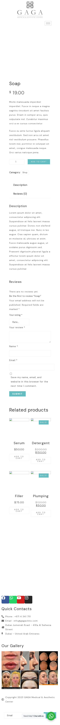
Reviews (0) (20, 193)
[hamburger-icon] (48, 23)
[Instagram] (28, 600)
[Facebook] (5, 600)
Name (13, 346)
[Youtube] (21, 600)
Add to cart (39, 162)
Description (20, 185)
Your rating (15, 315)
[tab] (20, 185)
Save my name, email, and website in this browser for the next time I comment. (29, 382)
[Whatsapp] (13, 600)
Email (13, 360)
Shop (24, 172)
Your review (17, 327)
